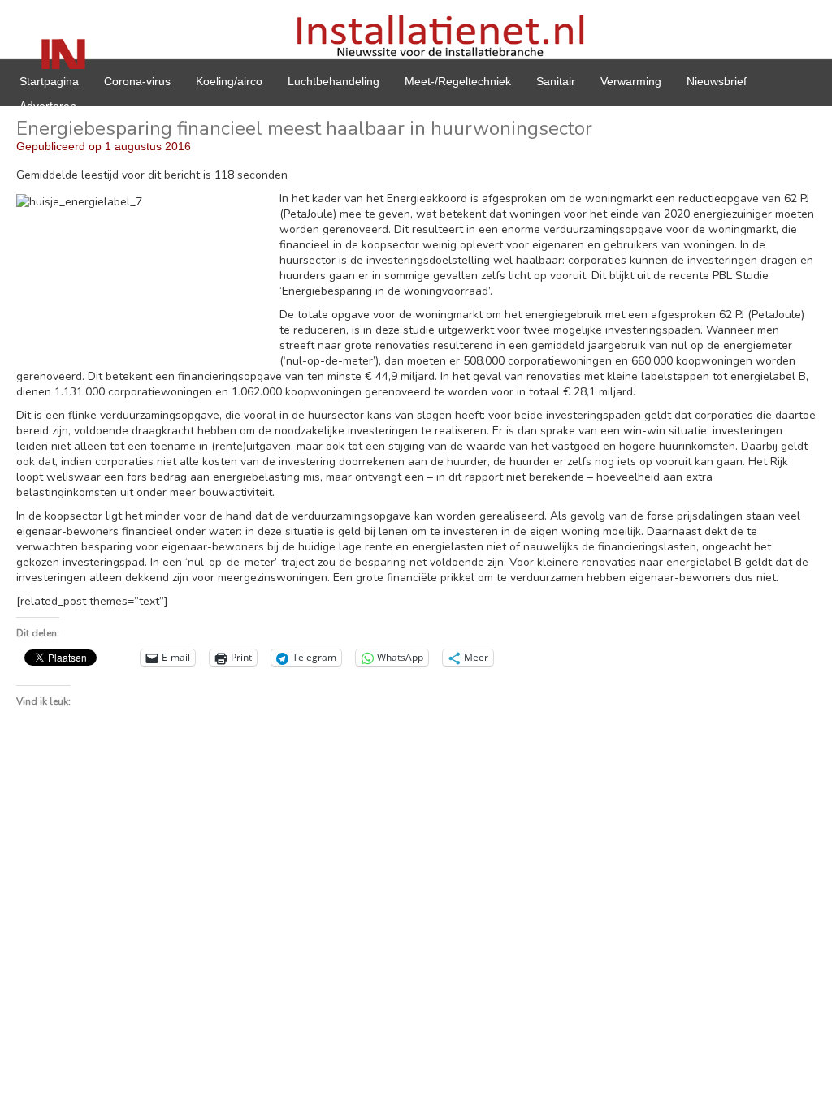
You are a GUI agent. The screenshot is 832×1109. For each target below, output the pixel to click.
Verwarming (630, 81)
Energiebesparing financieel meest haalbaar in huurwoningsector (304, 128)
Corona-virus (137, 81)
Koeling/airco (229, 81)
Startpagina (49, 81)
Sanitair (555, 81)
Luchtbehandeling (333, 81)
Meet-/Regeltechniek (458, 81)
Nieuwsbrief (717, 81)
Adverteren (48, 105)
